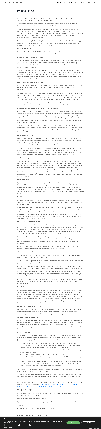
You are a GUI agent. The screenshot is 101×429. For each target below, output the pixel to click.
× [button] (99, 418)
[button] (4, 424)
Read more (9, 422)
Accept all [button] (73, 422)
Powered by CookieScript (94, 428)
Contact (70, 2)
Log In (94, 2)
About (64, 2)
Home (59, 2)
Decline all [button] (89, 422)
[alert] (50, 423)
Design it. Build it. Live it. (82, 2)
